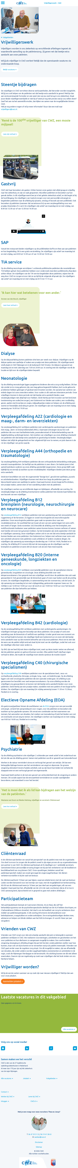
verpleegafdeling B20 (12, 570)
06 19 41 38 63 (46, 1134)
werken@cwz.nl (40, 1137)
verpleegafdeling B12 (12, 515)
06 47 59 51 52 (33, 1134)
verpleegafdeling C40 (12, 673)
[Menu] (3, 3)
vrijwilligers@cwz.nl (9, 109)
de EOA (46, 706)
